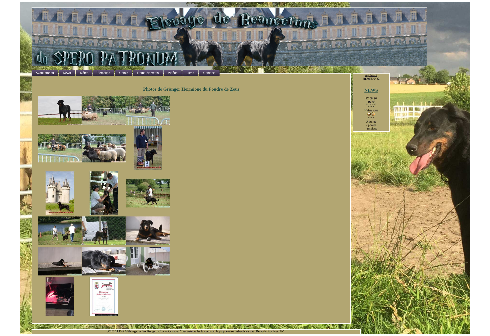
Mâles (84, 73)
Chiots (123, 73)
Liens (190, 73)
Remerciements (148, 73)
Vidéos (172, 73)
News (67, 73)
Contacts (209, 73)
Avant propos (45, 73)
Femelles (103, 73)
